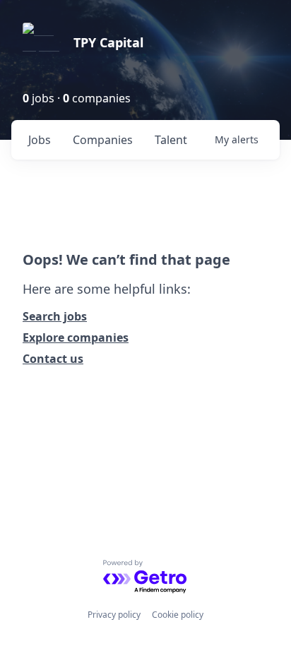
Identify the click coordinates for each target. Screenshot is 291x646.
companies (103, 140)
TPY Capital (108, 42)
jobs (39, 140)
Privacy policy (114, 615)
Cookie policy (177, 615)
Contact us (53, 358)
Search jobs (55, 316)
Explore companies (76, 337)
